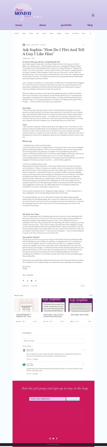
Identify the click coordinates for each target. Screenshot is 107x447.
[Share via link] (35, 280)
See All (91, 295)
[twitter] (38, 17)
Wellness (59, 33)
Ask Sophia (75, 33)
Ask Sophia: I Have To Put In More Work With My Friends (53, 315)
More (83, 33)
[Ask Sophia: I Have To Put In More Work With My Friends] (53, 305)
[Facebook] (41, 17)
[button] (93, 15)
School (24, 33)
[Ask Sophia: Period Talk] (81, 305)
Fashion (44, 33)
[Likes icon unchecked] (28, 359)
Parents (67, 33)
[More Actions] (83, 350)
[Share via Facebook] (23, 280)
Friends (31, 33)
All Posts (16, 33)
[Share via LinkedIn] (31, 280)
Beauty (52, 33)
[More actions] (83, 45)
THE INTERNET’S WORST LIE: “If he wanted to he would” (24, 315)
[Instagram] (34, 17)
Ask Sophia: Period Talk (80, 315)
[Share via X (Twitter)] (27, 280)
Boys (37, 33)
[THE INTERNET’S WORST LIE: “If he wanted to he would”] (26, 305)
